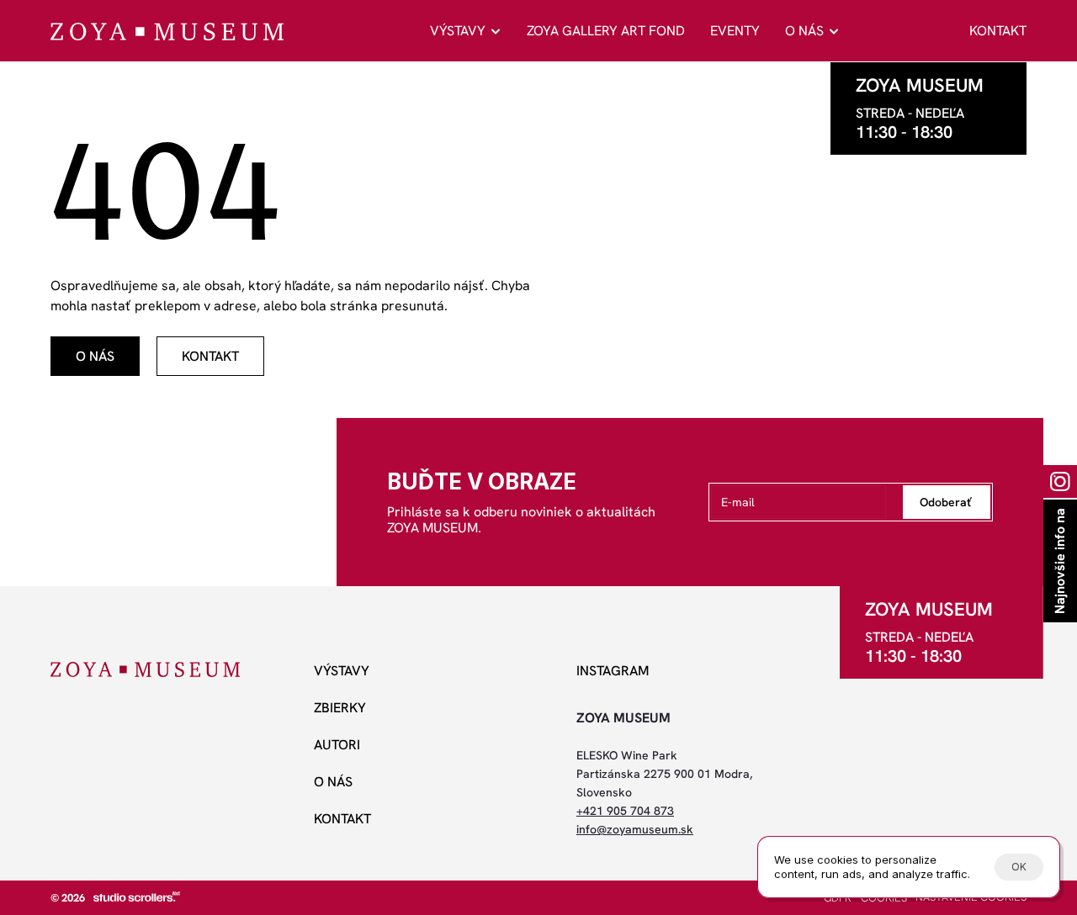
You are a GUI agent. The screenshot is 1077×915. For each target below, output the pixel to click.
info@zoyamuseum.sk (634, 829)
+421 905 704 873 (625, 810)
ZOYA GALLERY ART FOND (606, 31)
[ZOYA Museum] (167, 31)
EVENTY (735, 31)
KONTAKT (998, 31)
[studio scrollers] (136, 896)
